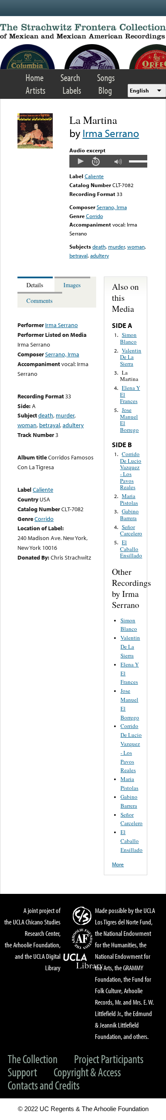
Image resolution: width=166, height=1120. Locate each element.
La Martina (129, 376)
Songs (106, 77)
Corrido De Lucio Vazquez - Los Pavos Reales (130, 470)
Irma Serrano (111, 133)
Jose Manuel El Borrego (129, 420)
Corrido (94, 216)
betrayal (78, 255)
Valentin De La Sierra (130, 357)
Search (70, 77)
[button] (80, 161)
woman (136, 246)
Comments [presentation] (39, 301)
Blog (105, 90)
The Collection (32, 1058)
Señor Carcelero (131, 530)
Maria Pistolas (129, 499)
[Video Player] (108, 161)
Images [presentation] (72, 285)
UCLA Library (83, 961)
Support (22, 1071)
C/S (83, 915)
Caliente (94, 176)
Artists (36, 90)
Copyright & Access (87, 1071)
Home (34, 77)
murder (116, 246)
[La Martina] (35, 146)
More (118, 864)
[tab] (35, 284)
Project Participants (108, 1058)
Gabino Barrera (129, 514)
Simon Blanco (128, 338)
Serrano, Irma (112, 207)
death (99, 246)
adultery (99, 255)
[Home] (83, 32)
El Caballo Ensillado (131, 548)
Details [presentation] (34, 285)
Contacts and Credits (44, 1085)
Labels (72, 90)
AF (83, 939)
